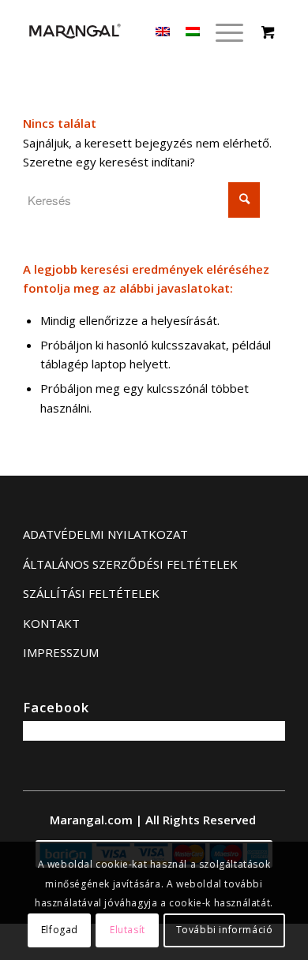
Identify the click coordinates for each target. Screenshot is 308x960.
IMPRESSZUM (61, 652)
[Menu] (221, 31)
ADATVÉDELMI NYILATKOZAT (105, 534)
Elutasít (127, 929)
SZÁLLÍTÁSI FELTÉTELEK (91, 593)
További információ (224, 929)
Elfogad (59, 929)
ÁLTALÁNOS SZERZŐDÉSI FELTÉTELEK (130, 564)
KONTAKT (51, 623)
